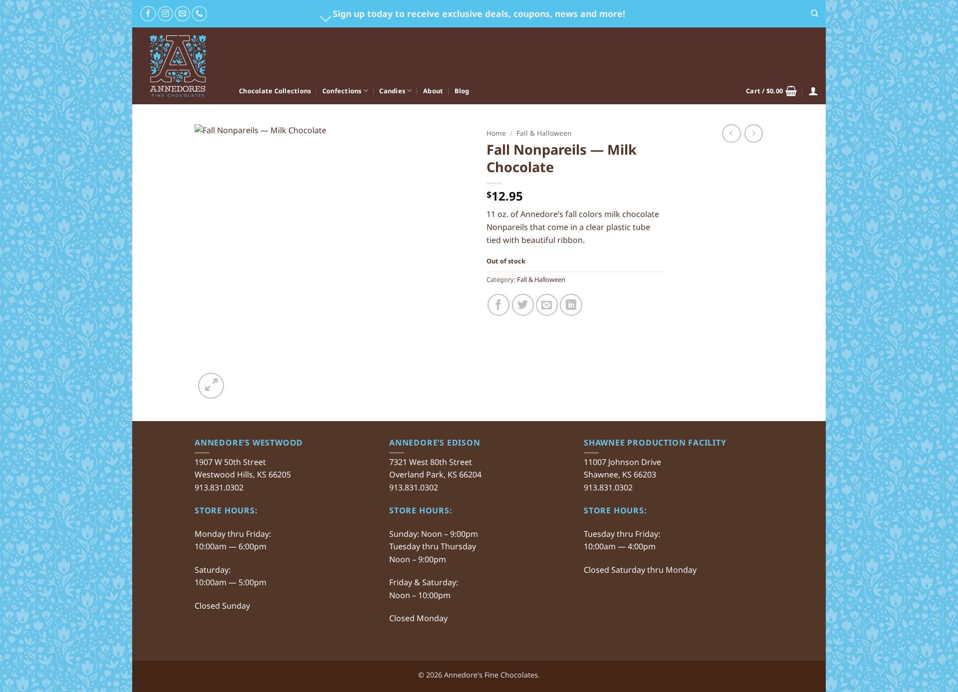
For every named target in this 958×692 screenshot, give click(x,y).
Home (496, 133)
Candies (392, 90)
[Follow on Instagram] (165, 13)
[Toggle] (326, 19)
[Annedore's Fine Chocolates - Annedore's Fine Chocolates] (182, 65)
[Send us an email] (182, 13)
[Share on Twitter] (523, 305)
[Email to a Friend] (547, 305)
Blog (462, 90)
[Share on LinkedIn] (571, 305)
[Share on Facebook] (498, 305)
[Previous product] (753, 133)
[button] (771, 91)
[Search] (814, 13)
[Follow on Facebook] (148, 13)
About (433, 90)
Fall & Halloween (543, 133)
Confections (342, 90)
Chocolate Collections (275, 90)
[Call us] (199, 13)
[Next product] (731, 133)
